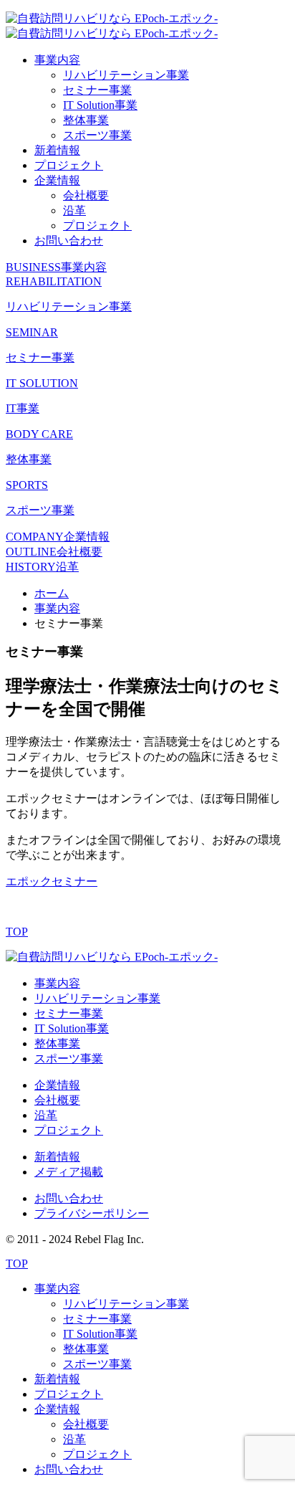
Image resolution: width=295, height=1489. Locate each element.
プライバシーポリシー (91, 1213)
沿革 (74, 210)
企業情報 (57, 180)
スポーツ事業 (97, 135)
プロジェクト (68, 165)
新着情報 (57, 150)
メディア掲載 (68, 1172)
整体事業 (86, 120)
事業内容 (57, 60)
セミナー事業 (97, 90)
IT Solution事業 (100, 105)
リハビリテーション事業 (126, 75)
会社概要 (86, 195)
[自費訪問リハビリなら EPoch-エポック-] (112, 957)
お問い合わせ (68, 240)
